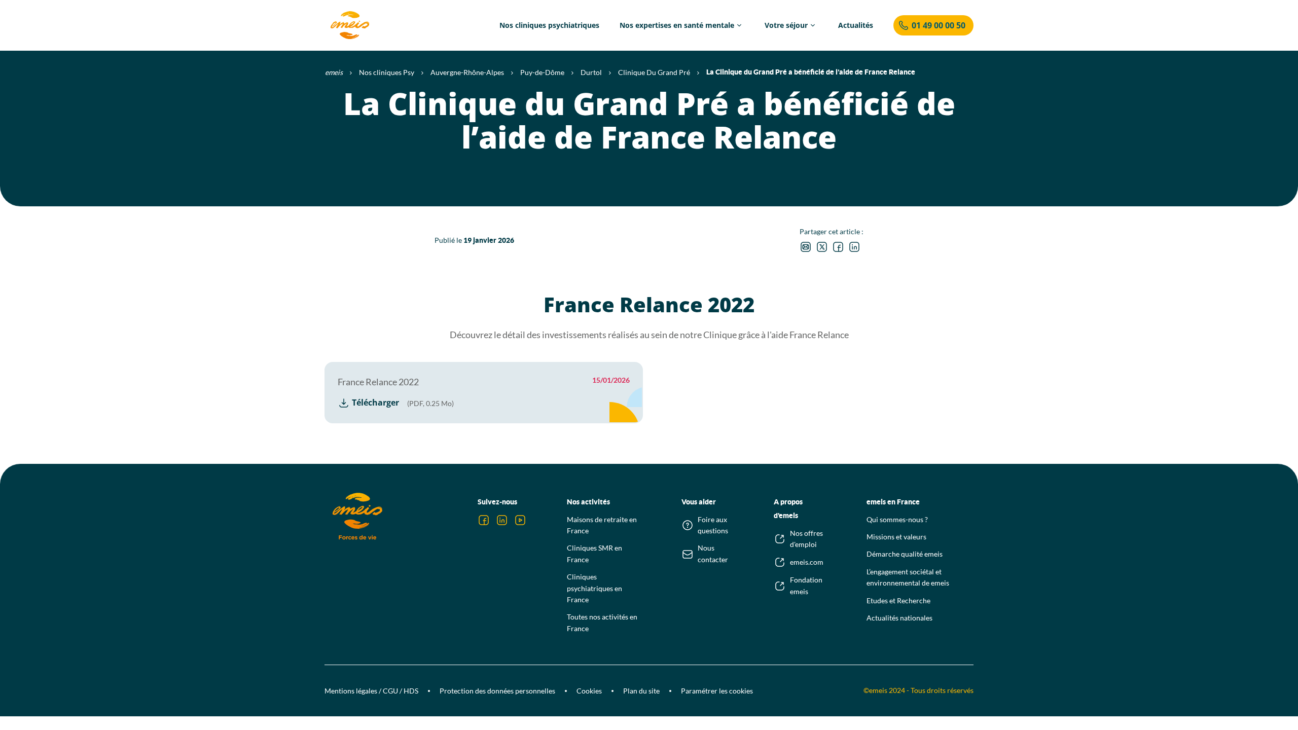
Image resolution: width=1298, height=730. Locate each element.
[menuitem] (549, 25)
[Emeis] (349, 25)
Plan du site (641, 690)
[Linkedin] (502, 520)
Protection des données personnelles (497, 690)
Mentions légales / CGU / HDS (371, 690)
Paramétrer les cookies (717, 690)
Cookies (589, 690)
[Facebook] (484, 520)
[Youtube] (520, 520)
